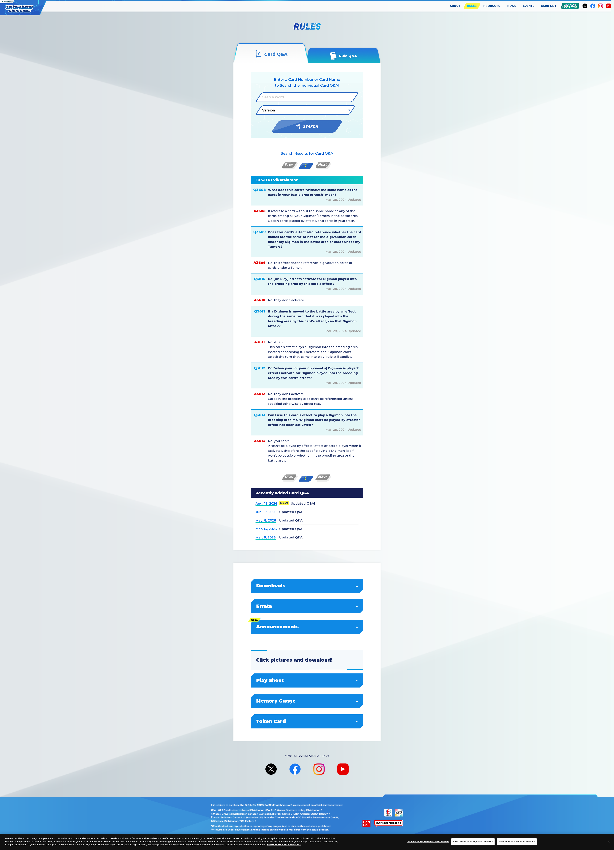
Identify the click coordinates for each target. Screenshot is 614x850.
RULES (472, 6)
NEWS (511, 6)
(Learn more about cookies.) (284, 844)
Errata (264, 606)
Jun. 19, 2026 (266, 512)
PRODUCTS (491, 6)
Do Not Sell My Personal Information (428, 841)
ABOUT (455, 6)
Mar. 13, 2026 (266, 529)
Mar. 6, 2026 (266, 537)
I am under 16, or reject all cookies (473, 841)
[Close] (608, 841)
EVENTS (529, 6)
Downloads (271, 586)
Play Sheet (270, 680)
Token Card (271, 721)
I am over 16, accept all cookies (517, 841)
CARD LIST (549, 6)
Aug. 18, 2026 (266, 503)
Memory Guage (276, 701)
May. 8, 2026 (266, 520)
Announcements (277, 627)
